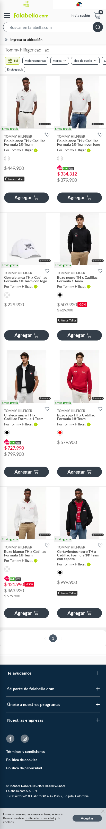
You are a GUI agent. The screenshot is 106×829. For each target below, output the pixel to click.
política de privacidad (39, 818)
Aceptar (87, 818)
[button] (53, 28)
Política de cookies (21, 759)
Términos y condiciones (25, 751)
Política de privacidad (24, 768)
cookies (8, 822)
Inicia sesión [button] (80, 15)
